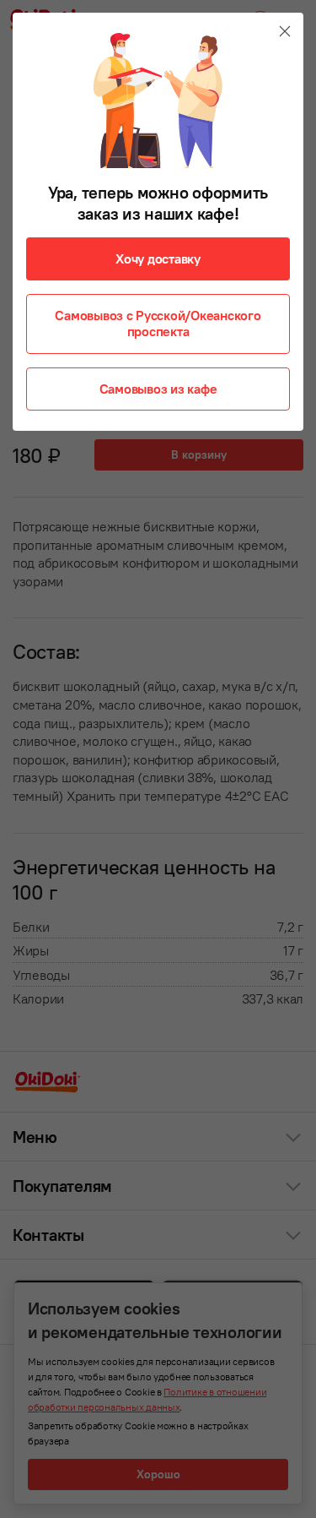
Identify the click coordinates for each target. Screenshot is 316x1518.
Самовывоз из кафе (158, 388)
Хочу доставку (158, 258)
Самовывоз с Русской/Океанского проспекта (157, 323)
